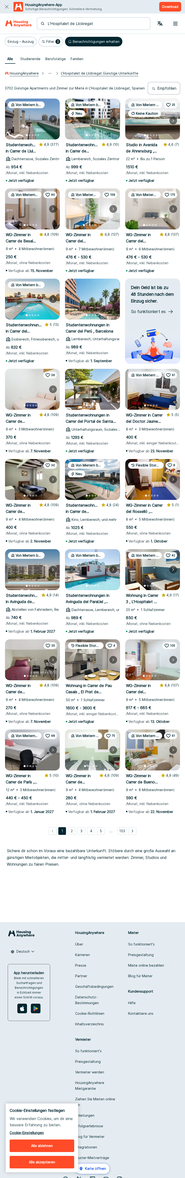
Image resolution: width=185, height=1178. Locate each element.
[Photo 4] (35, 135)
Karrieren (82, 955)
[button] (21, 41)
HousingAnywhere (24, 73)
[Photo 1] (26, 135)
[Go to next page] (132, 831)
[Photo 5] (38, 135)
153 (122, 831)
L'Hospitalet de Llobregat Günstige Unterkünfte (99, 73)
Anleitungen (84, 1115)
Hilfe (132, 1003)
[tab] (10, 59)
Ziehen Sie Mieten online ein (95, 1102)
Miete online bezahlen (146, 965)
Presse (80, 965)
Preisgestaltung (141, 955)
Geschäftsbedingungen (94, 986)
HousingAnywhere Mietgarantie (89, 1085)
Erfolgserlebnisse (89, 1126)
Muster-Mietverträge (92, 1158)
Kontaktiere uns (140, 1013)
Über (79, 944)
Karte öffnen (95, 1168)
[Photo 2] (29, 135)
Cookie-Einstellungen (27, 1133)
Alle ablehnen (42, 1146)
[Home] (18, 23)
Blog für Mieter (140, 976)
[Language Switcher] (160, 23)
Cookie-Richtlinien (89, 1013)
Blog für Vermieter (90, 1136)
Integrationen (86, 1147)
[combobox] (96, 23)
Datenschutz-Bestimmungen (87, 1000)
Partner (81, 976)
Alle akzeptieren (42, 1162)
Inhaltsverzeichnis (89, 1024)
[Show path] (50, 73)
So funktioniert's (141, 944)
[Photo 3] (32, 135)
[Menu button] (175, 23)
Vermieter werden (89, 1072)
